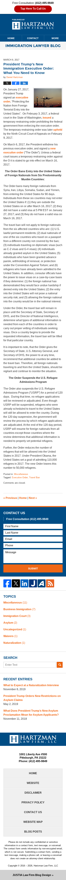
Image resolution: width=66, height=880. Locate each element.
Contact (33, 38)
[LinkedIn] (24, 583)
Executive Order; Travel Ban (26, 477)
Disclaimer (33, 792)
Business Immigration (19, 609)
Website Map (33, 821)
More (55, 38)
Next (33, 498)
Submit (33, 568)
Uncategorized (14, 629)
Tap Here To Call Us (33, 8)
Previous (10, 498)
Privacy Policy (33, 802)
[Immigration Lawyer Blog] (33, 46)
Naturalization (14, 642)
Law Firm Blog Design (32, 875)
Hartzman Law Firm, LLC (46, 865)
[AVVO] (42, 583)
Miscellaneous (21, 474)
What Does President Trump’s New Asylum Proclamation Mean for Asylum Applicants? (31, 712)
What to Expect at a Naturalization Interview (31, 685)
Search (60, 665)
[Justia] (33, 583)
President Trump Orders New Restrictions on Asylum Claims (32, 698)
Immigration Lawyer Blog (33, 24)
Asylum (10, 622)
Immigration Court (16, 616)
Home (11, 38)
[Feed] (50, 583)
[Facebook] (7, 583)
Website (33, 783)
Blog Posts (33, 831)
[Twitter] (16, 583)
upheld (57, 129)
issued (47, 117)
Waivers (10, 636)
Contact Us (33, 812)
